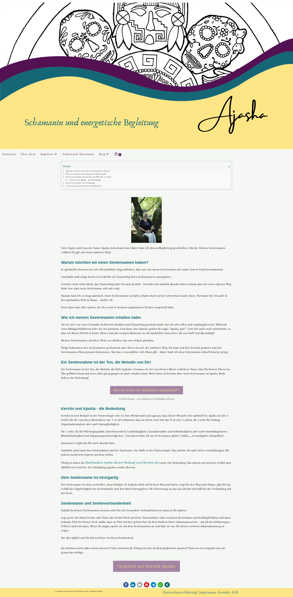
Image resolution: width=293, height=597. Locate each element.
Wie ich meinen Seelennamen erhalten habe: (86, 174)
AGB (235, 592)
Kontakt (224, 592)
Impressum (207, 592)
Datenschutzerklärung (180, 592)
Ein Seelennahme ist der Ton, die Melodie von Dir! (88, 177)
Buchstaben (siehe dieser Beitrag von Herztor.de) (123, 462)
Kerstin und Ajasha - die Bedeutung (85, 180)
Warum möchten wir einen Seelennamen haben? (88, 171)
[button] (126, 584)
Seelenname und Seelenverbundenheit (83, 186)
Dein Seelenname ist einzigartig (80, 183)
